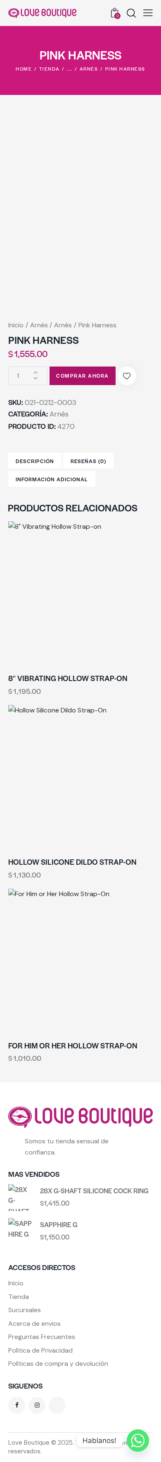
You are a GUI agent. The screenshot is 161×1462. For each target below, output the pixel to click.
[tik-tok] (57, 1405)
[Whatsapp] (138, 1440)
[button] (148, 13)
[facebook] (16, 1405)
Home (24, 68)
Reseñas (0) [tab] (88, 461)
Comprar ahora (82, 375)
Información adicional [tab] (52, 479)
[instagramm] (36, 1405)
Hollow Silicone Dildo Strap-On (72, 862)
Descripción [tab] (35, 461)
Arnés (89, 68)
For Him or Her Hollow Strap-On (72, 1045)
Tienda (49, 68)
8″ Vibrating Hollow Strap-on (68, 678)
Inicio (16, 325)
